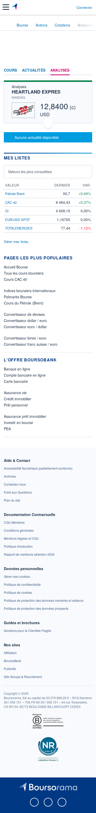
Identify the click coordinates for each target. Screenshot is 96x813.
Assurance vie (15, 392)
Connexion (84, 7)
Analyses (60, 70)
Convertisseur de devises (24, 314)
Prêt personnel (16, 405)
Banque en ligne (17, 368)
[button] (6, 7)
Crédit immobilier (17, 398)
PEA (7, 428)
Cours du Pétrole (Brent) (24, 303)
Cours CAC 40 (15, 279)
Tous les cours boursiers (24, 273)
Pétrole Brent (15, 193)
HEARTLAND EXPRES (36, 91)
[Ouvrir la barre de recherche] (63, 7)
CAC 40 (11, 202)
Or (7, 210)
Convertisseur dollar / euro (25, 320)
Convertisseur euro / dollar (25, 326)
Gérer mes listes (16, 241)
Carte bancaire (16, 381)
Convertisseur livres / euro (25, 338)
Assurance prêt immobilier (25, 416)
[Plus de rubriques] (88, 70)
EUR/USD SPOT (17, 219)
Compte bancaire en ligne (25, 375)
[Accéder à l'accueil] (7, 24)
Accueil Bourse (16, 266)
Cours (10, 70)
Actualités (33, 70)
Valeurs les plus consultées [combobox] (30, 171)
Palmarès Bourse (18, 296)
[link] (38, 468)
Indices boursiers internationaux (30, 290)
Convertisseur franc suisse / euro (30, 344)
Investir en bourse (18, 422)
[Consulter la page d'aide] (70, 7)
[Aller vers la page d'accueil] (15, 7)
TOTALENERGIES (19, 228)
